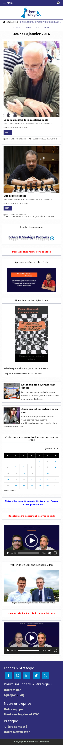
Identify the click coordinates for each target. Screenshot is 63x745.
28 (31, 485)
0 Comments (46, 124)
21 (31, 479)
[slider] (29, 553)
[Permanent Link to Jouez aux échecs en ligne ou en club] (12, 415)
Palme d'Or (52, 139)
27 (23, 485)
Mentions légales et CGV (21, 714)
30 (47, 485)
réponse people (47, 217)
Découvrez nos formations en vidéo (31, 251)
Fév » (13, 490)
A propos (10, 695)
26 (16, 485)
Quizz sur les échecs (15, 195)
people (31, 217)
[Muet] (50, 553)
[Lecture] (8, 553)
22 (39, 479)
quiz (37, 217)
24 (55, 479)
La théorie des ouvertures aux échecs (38, 386)
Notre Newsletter (17, 732)
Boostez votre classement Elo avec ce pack (31, 515)
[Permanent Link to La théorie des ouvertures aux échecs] (12, 391)
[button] (31, 540)
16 (47, 473)
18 (8, 479)
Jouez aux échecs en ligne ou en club (39, 410)
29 (39, 485)
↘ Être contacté (15, 727)
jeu (25, 217)
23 (47, 479)
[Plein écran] (55, 553)
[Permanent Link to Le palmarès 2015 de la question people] (32, 79)
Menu (10, 3)
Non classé (21, 139)
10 (55, 467)
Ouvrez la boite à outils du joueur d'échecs (31, 613)
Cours (47, 28)
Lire (8, 133)
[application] (31, 540)
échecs (42, 139)
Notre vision (12, 690)
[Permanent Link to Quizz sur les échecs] (32, 169)
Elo (37, 28)
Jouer (28, 28)
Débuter (16, 28)
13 (23, 473)
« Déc (6, 490)
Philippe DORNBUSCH (13, 124)
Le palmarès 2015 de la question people (26, 119)
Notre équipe (13, 709)
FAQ (21, 695)
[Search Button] (58, 2)
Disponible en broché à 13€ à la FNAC (23, 373)
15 (39, 473)
